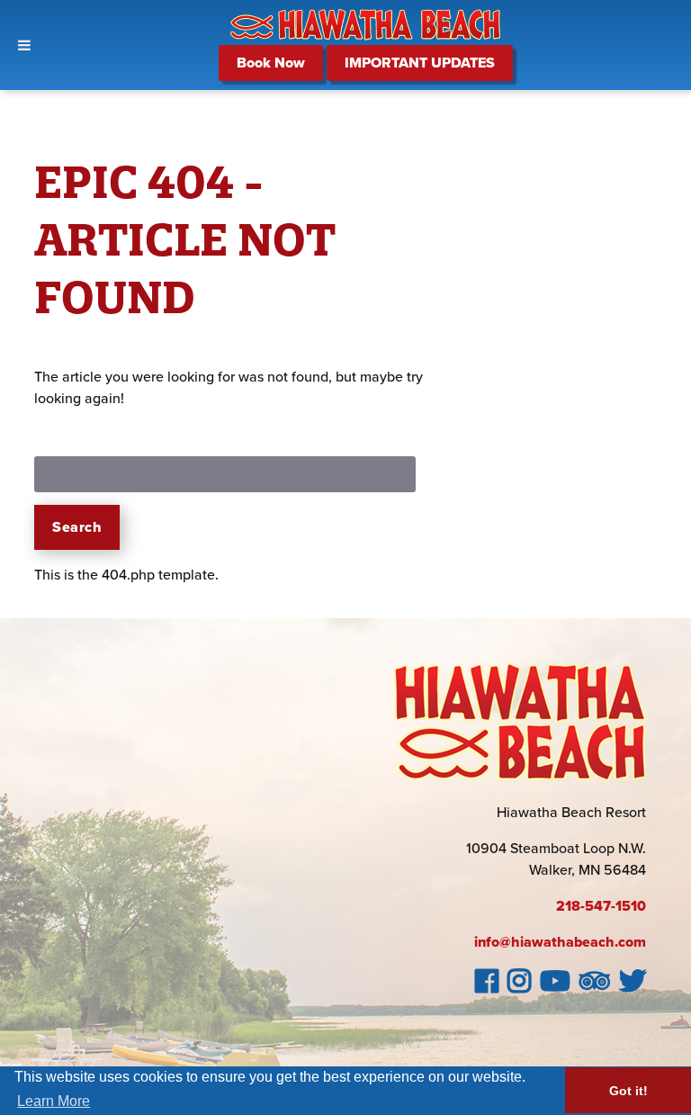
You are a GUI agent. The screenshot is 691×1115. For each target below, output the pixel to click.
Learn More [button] (53, 1101)
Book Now (271, 63)
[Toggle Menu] (24, 45)
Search (77, 527)
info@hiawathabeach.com (560, 942)
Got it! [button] (628, 1091)
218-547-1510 (601, 906)
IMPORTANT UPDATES (420, 63)
